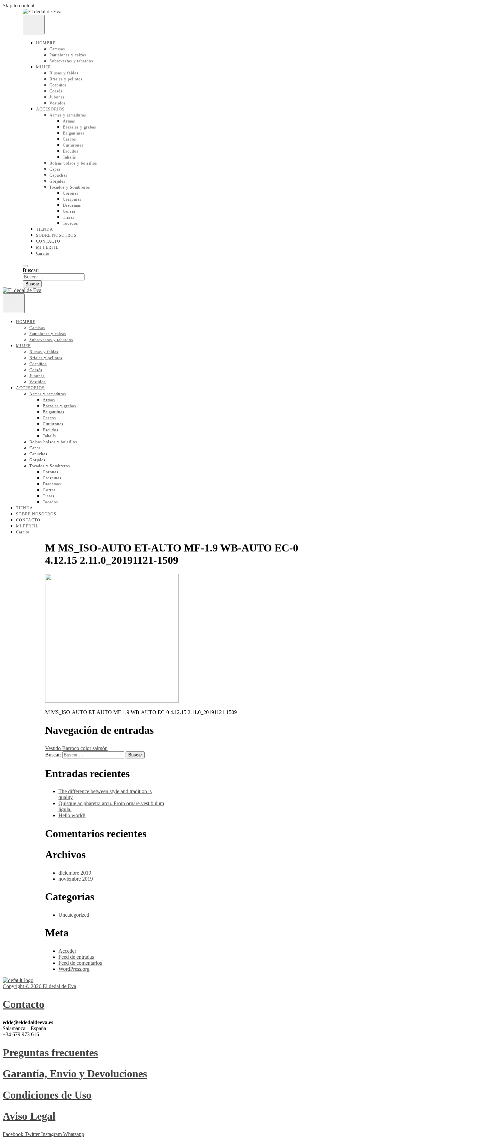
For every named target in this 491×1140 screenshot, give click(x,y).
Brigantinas (74, 133)
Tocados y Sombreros (69, 187)
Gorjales (57, 181)
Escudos (70, 151)
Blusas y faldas (63, 73)
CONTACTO (48, 241)
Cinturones (73, 145)
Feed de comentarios (80, 963)
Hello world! (72, 815)
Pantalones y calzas (67, 55)
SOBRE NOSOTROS (56, 235)
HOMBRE (45, 43)
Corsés (55, 91)
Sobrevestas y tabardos (71, 61)
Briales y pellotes (66, 79)
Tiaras (68, 217)
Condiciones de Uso (47, 1095)
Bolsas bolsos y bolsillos (73, 163)
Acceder (67, 951)
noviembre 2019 (75, 879)
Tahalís (69, 157)
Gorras (69, 211)
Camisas (57, 49)
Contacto (23, 1004)
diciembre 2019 (74, 873)
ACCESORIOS (50, 109)
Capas (55, 169)
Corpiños (58, 85)
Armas (69, 121)
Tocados (70, 223)
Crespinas (72, 199)
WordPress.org (74, 969)
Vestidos (57, 103)
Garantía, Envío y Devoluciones (75, 1074)
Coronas (70, 193)
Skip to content (18, 5)
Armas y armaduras (67, 115)
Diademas (72, 205)
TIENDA (44, 229)
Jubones (57, 97)
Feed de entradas (76, 957)
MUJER (43, 67)
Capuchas (58, 175)
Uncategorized (73, 915)
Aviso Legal (29, 1116)
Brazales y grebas (79, 127)
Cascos (69, 139)
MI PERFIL (47, 247)
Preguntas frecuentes (50, 1053)
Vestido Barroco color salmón (76, 748)
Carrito (42, 253)
